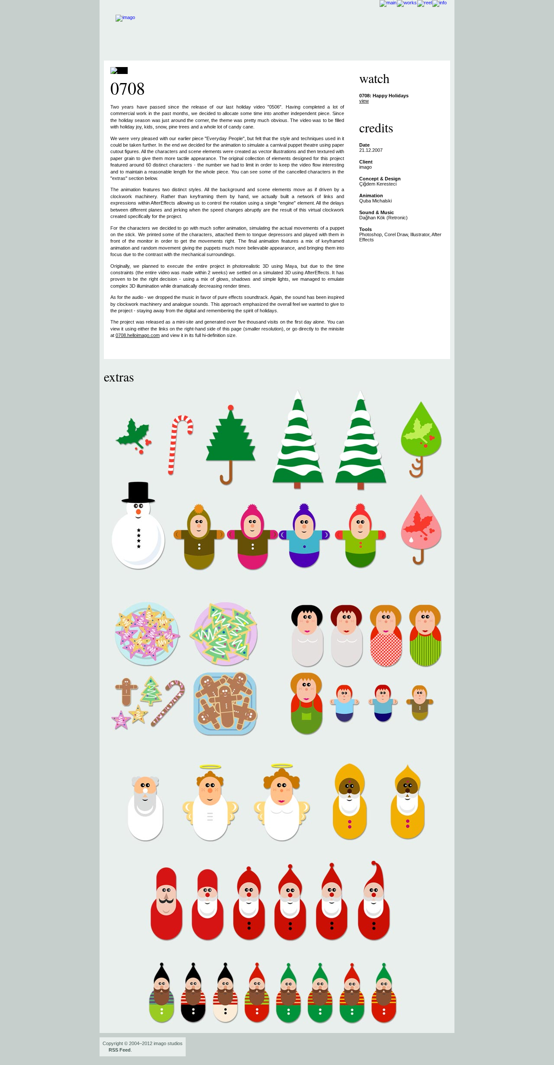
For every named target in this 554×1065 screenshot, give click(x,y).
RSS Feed (120, 1049)
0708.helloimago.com (138, 335)
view (364, 100)
